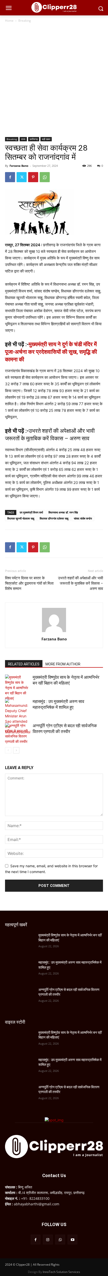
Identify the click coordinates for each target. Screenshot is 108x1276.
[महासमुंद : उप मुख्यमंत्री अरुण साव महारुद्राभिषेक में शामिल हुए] (17, 717)
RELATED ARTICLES (23, 664)
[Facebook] (10, 177)
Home (9, 20)
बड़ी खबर (46, 139)
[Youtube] (72, 1239)
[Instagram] (48, 1239)
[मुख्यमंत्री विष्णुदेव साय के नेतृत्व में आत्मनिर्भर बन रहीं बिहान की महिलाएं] (17, 687)
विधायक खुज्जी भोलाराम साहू (20, 518)
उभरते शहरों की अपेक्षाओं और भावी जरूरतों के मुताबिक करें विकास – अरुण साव (80, 583)
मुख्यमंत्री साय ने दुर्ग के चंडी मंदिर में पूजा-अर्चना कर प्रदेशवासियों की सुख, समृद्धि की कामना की (51, 352)
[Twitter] (22, 177)
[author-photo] (54, 632)
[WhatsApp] (45, 177)
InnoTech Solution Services (61, 1272)
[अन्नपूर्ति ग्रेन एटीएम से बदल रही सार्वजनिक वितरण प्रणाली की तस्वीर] (17, 733)
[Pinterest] (33, 177)
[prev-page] (8, 750)
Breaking (24, 20)
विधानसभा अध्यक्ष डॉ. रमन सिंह (63, 512)
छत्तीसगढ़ (34, 139)
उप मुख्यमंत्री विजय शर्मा (31, 512)
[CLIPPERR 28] (54, 7)
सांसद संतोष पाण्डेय (83, 518)
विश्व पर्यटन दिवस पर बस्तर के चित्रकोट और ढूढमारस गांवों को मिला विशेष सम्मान (29, 583)
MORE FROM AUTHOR (62, 664)
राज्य (23, 139)
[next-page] (16, 750)
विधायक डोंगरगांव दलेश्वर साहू (54, 518)
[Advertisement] (54, 80)
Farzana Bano (19, 166)
